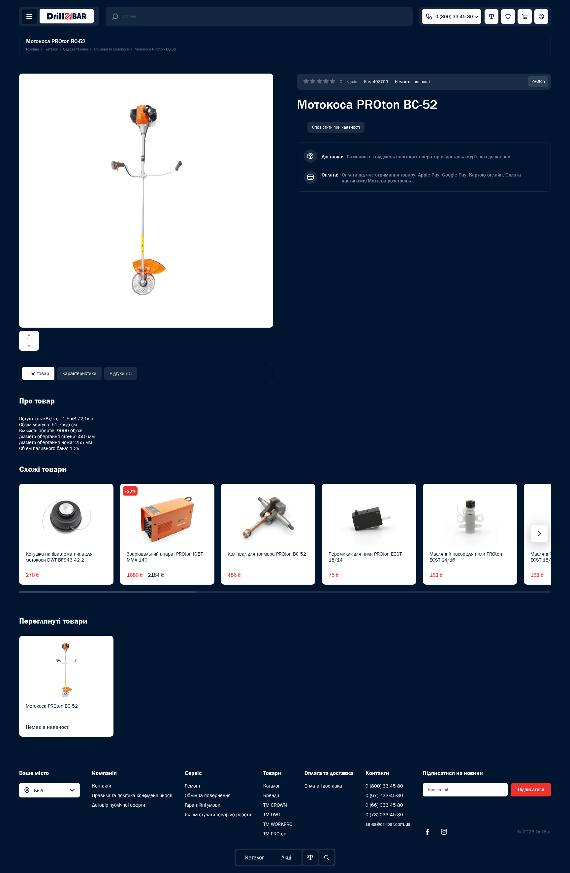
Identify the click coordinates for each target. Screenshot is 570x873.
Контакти (101, 786)
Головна (32, 49)
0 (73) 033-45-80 (384, 814)
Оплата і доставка (323, 786)
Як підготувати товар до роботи (218, 814)
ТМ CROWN (275, 805)
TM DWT (271, 814)
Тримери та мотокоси (111, 49)
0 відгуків (348, 81)
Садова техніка (75, 49)
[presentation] (539, 533)
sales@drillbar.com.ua (388, 824)
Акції (287, 857)
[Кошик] (525, 16)
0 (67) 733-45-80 (384, 795)
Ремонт (192, 786)
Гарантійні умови (202, 805)
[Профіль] (541, 16)
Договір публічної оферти (118, 805)
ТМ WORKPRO (277, 824)
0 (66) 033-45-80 (384, 805)
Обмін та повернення (208, 795)
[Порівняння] (310, 857)
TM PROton (274, 833)
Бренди (271, 795)
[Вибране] (508, 16)
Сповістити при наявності (336, 127)
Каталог (254, 857)
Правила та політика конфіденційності (132, 795)
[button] (107, 592)
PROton (538, 81)
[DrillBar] (67, 16)
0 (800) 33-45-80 (454, 16)
